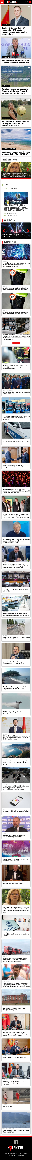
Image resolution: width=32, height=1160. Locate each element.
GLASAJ (16, 343)
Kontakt (24, 1153)
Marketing (18, 1153)
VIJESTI (10, 160)
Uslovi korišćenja (10, 1153)
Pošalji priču (25, 2)
